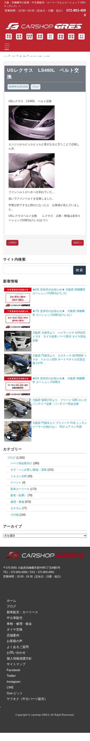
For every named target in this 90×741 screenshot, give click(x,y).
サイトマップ (16, 664)
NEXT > (78, 242)
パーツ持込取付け (21, 463)
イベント (15, 482)
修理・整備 (17, 501)
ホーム (11, 600)
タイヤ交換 (14, 629)
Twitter (11, 675)
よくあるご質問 (18, 647)
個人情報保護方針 (19, 658)
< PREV (12, 242)
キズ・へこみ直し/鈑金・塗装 (28, 469)
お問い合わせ (16, 652)
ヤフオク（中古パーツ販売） (27, 699)
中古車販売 (14, 618)
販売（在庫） (18, 495)
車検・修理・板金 (19, 623)
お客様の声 (14, 641)
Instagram (14, 681)
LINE (10, 687)
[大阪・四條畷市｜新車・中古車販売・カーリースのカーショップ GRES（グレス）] (45, 26)
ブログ (35, 86)
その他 (14, 514)
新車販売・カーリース (22, 612)
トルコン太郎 (18, 476)
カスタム (15, 508)
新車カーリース (20, 489)
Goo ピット (15, 693)
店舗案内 (13, 635)
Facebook (13, 670)
